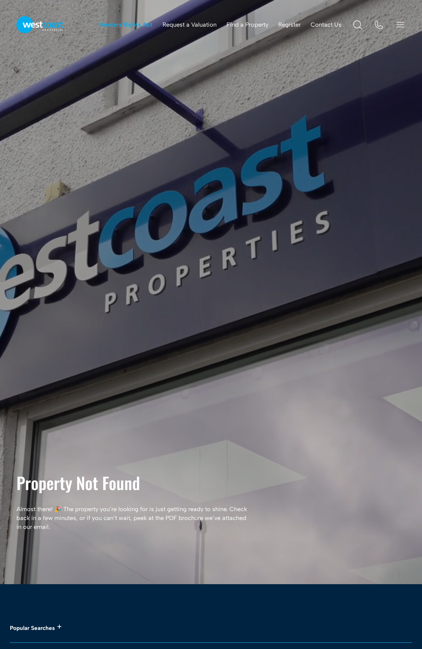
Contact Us (326, 24)
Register (289, 24)
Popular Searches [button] (32, 628)
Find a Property (247, 24)
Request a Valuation (190, 24)
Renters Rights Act (126, 24)
